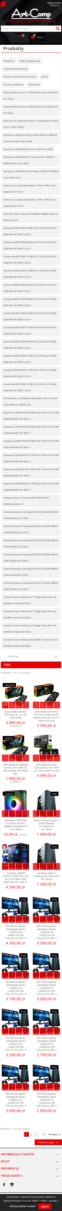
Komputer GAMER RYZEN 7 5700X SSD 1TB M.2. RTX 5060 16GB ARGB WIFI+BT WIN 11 (31, 458)
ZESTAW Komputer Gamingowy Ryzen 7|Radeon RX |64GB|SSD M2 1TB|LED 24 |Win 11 (16, 932)
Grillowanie (34, 84)
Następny (55, 1134)
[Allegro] (12, 1184)
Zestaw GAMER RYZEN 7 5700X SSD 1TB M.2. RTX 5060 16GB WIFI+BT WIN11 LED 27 (29, 387)
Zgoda (45, 1206)
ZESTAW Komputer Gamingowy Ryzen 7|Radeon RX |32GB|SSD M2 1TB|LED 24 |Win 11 (47, 932)
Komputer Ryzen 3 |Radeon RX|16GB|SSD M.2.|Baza (46, 876)
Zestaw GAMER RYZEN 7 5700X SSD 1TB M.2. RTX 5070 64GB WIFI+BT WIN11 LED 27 (29, 259)
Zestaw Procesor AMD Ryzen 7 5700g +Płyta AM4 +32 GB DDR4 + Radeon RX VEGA (29, 614)
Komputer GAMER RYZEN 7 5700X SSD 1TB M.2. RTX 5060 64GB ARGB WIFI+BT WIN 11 (31, 472)
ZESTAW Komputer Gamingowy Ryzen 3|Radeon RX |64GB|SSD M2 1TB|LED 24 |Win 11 (16, 1099)
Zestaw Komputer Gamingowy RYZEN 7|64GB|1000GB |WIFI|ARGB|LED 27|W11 (30, 557)
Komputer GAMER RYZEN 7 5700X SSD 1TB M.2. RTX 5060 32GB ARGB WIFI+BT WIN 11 (31, 486)
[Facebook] (4, 1184)
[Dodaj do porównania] (25, 705)
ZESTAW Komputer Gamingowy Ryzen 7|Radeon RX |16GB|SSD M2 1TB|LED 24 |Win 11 (16, 987)
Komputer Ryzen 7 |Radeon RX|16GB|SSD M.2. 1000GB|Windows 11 (26, 500)
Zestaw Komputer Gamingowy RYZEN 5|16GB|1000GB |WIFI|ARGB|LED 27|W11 (30, 543)
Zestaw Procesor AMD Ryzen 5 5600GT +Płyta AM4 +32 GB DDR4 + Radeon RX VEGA (30, 642)
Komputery (8, 60)
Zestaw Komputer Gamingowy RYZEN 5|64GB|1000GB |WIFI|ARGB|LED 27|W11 (30, 515)
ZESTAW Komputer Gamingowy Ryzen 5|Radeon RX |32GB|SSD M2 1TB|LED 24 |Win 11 (16, 1043)
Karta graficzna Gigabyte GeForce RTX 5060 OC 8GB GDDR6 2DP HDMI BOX (15, 769)
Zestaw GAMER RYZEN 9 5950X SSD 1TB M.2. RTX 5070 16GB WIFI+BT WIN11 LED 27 (29, 288)
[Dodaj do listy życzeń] (19, 705)
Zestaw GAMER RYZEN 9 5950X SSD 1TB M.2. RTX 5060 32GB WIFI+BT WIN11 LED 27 (29, 316)
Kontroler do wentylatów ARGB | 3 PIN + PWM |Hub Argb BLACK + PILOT (29, 202)
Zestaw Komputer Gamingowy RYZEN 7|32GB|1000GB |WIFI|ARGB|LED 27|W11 (30, 571)
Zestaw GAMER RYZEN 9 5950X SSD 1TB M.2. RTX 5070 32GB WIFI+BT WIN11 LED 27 (29, 245)
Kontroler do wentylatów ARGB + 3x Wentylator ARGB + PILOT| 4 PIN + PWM (31, 124)
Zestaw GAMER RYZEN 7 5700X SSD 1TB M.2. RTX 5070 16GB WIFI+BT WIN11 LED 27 (29, 330)
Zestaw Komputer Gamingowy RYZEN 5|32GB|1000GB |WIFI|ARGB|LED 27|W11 (30, 529)
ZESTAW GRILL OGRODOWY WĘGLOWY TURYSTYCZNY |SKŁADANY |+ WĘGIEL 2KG (30, 401)
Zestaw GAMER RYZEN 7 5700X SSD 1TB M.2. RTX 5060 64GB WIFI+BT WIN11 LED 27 (29, 359)
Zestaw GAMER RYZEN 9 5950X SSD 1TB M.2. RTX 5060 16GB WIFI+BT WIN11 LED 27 (29, 344)
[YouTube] (8, 1184)
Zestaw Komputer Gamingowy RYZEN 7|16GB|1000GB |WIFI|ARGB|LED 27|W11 (30, 586)
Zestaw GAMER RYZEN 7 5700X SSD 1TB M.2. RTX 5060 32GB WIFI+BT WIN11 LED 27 (29, 373)
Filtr (7, 665)
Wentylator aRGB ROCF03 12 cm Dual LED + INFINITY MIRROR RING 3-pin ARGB (29, 160)
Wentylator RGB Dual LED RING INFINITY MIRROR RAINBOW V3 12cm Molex (15, 825)
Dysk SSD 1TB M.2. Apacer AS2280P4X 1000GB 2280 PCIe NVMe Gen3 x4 (30, 217)
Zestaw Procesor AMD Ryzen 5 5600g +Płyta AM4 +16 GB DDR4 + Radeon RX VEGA (29, 628)
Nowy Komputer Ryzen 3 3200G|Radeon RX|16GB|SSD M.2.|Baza (30, 109)
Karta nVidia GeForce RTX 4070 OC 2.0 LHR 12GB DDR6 (15, 714)
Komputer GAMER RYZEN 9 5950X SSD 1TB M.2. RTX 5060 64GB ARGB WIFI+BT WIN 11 (31, 415)
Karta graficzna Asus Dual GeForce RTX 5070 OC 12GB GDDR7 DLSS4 (46, 767)
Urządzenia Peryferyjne (15, 68)
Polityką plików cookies (22, 1206)
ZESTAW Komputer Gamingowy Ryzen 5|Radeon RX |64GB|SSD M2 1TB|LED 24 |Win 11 (47, 987)
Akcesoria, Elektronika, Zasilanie (19, 76)
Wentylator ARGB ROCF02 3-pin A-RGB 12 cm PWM (28, 149)
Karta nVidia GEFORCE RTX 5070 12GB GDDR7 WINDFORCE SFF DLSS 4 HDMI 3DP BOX (46, 716)
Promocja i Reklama (13, 84)
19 (43, 1134)
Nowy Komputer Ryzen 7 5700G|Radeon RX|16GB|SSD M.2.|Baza (30, 95)
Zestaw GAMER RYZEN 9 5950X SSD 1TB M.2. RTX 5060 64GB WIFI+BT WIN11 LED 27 (29, 302)
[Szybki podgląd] (5, 705)
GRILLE (44, 76)
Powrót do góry (48, 1142)
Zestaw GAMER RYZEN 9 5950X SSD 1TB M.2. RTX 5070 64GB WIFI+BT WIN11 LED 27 (29, 231)
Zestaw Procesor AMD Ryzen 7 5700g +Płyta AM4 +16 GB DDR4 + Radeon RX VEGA (29, 600)
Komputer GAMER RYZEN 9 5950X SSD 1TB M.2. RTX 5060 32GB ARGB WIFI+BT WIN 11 (31, 429)
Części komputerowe (29, 60)
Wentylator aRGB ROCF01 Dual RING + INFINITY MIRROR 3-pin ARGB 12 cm (31, 174)
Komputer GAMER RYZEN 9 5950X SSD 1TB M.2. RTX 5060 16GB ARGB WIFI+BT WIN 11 (31, 444)
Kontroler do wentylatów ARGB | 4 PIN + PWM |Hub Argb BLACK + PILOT (29, 188)
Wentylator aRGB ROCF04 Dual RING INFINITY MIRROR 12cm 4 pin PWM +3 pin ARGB (30, 138)
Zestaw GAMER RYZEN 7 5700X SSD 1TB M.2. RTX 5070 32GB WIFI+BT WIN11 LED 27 (29, 273)
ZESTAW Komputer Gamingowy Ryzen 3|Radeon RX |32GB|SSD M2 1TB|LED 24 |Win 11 (47, 1099)
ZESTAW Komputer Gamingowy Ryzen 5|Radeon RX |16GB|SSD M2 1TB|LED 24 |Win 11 (47, 1043)
